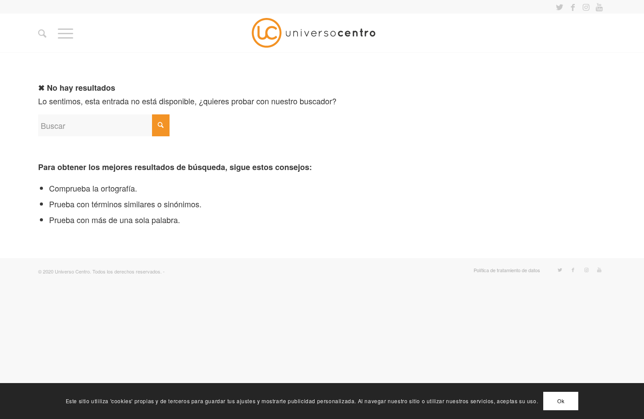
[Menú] (65, 33)
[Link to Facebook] (572, 6)
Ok (560, 401)
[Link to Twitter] (559, 6)
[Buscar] (42, 33)
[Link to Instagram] (586, 6)
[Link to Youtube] (599, 6)
